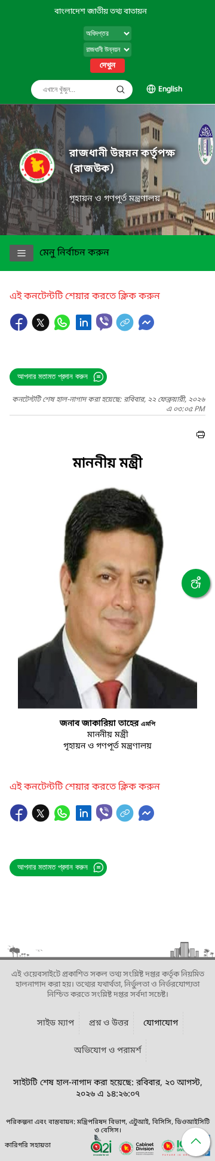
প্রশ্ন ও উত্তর (108, 1023)
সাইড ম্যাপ (55, 1023)
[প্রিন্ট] (200, 436)
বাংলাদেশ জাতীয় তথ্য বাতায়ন (100, 12)
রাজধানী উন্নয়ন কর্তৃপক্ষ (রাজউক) (122, 161)
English (170, 89)
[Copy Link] (126, 328)
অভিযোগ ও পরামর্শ (107, 1051)
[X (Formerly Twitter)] (42, 328)
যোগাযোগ (160, 1023)
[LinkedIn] (85, 328)
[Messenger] (146, 328)
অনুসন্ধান (121, 89)
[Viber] (104, 322)
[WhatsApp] (63, 328)
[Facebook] (20, 328)
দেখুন (107, 65)
